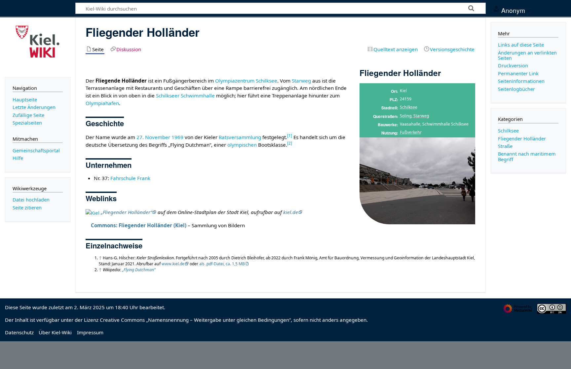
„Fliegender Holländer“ (126, 212)
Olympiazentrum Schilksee (246, 80)
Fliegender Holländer (522, 138)
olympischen (242, 144)
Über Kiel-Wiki (55, 332)
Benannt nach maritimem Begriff (527, 156)
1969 (177, 137)
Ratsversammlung (240, 137)
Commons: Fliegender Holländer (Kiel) (138, 225)
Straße (505, 146)
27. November (153, 137)
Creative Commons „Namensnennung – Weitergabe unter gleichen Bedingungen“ (195, 319)
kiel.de (290, 212)
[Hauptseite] (37, 46)
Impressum (90, 332)
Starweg (421, 116)
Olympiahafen (102, 103)
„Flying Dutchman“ (138, 270)
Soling (405, 116)
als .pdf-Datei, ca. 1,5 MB (222, 264)
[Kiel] (92, 212)
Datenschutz (19, 332)
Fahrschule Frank (130, 178)
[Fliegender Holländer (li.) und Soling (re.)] (417, 180)
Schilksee (408, 107)
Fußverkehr (411, 132)
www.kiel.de (173, 264)
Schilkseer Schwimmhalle (185, 95)
